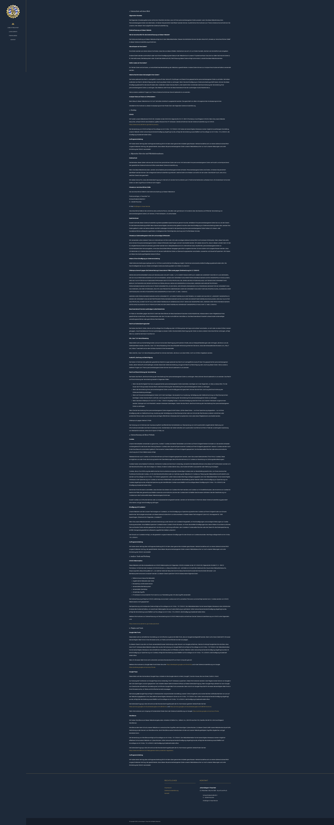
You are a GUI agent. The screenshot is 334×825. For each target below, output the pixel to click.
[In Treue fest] (13, 3)
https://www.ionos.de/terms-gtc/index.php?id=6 (144, 623)
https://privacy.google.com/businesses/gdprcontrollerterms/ (148, 706)
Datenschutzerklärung (171, 790)
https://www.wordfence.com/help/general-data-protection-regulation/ (151, 750)
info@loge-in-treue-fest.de (142, 206)
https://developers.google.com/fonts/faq (179, 664)
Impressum (168, 787)
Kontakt (166, 793)
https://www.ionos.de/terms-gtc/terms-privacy (143, 124)
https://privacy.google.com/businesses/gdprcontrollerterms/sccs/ (190, 706)
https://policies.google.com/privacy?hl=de (142, 667)
